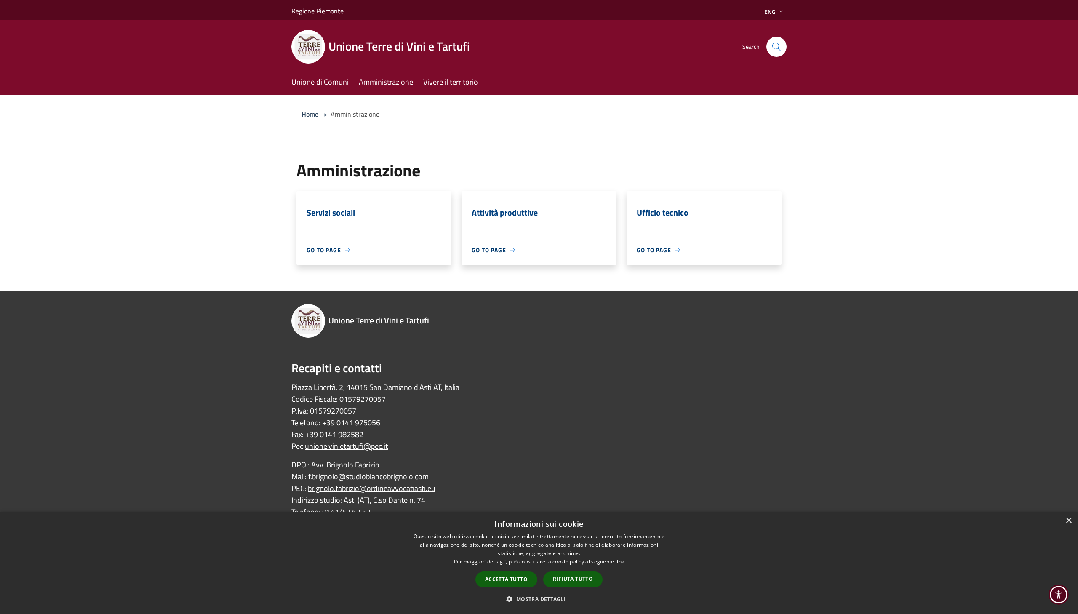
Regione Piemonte (317, 11)
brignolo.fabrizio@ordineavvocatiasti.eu (371, 488)
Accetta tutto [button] (506, 579)
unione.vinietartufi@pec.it (346, 446)
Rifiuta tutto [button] (573, 578)
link (620, 561)
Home (310, 114)
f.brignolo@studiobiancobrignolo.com (368, 476)
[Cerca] (776, 47)
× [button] (1068, 521)
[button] (538, 599)
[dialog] (539, 563)
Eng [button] (770, 11)
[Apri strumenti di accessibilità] (1059, 595)
